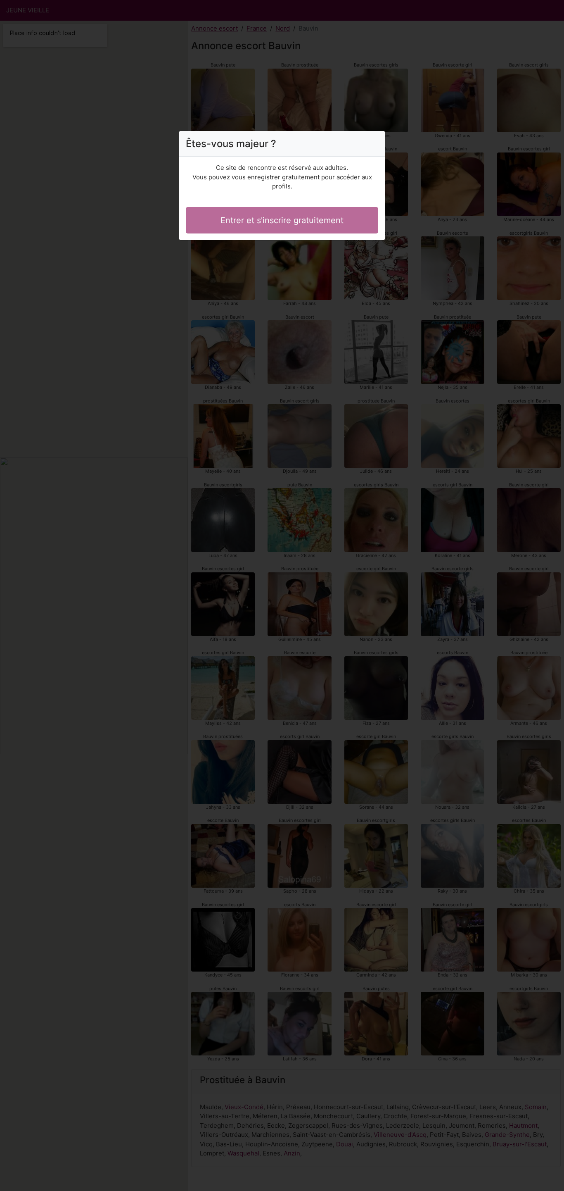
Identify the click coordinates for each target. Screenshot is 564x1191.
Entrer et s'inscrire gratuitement (282, 220)
